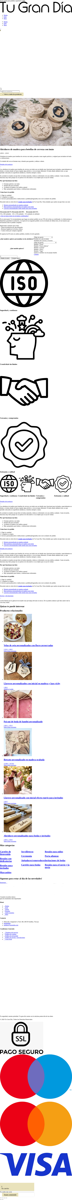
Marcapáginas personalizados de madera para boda (19, 207)
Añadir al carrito (5, 258)
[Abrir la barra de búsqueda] (1, 89)
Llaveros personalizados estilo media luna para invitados (20, 208)
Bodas (6, 15)
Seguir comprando (10, 1195)
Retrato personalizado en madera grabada (16, 205)
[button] (36, 165)
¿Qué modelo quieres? (17, 248)
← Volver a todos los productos (12, 94)
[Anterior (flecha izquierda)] (1, 1199)
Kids (5, 17)
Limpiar (36, 254)
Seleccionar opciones (10, 651)
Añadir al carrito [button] (8, 689)
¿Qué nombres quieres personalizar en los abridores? (17, 239)
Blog (5, 18)
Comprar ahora (16, 258)
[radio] (45, 239)
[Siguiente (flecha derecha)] (2, 1199)
